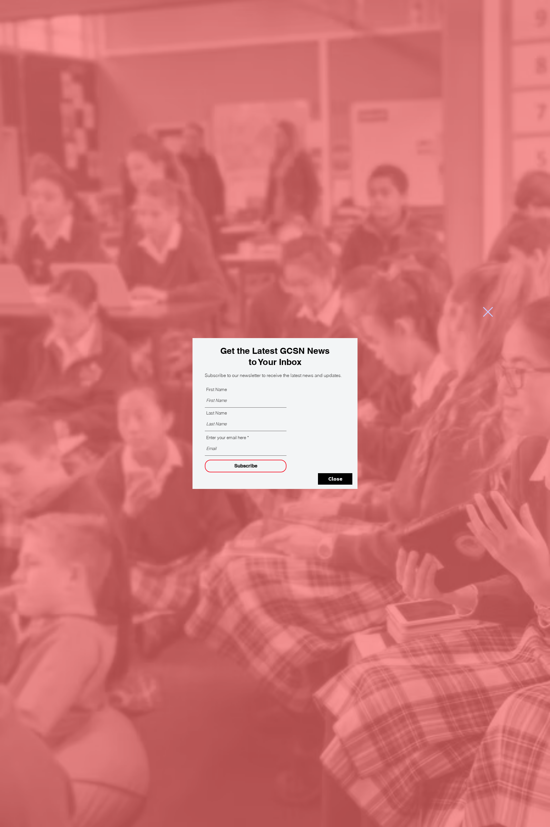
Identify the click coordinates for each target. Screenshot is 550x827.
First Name (216, 389)
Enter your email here (226, 437)
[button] (488, 312)
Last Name (216, 413)
